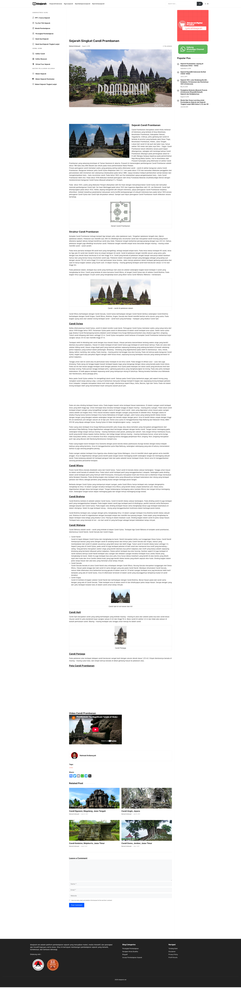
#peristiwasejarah (98, 4)
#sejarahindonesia (55, 4)
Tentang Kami (173, 948)
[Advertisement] (120, 23)
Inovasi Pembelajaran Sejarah (132, 957)
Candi (71, 767)
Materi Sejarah (40, 74)
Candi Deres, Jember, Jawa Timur (136, 843)
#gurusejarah (68, 4)
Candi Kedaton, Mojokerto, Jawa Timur (87, 843)
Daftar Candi (40, 54)
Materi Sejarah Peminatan (44, 79)
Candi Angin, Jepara (130, 811)
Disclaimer (172, 951)
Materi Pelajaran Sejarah (43, 68)
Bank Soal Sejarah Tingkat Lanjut (47, 44)
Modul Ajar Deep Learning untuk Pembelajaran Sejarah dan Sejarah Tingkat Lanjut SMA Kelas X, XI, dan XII (194, 102)
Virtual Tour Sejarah (42, 64)
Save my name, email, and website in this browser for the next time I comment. (91, 900)
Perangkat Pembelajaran (44, 34)
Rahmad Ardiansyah (74, 46)
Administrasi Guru (40, 12)
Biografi (125, 954)
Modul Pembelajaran (42, 28)
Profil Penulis (173, 957)
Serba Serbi (37, 48)
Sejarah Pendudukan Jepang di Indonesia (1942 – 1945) (191, 65)
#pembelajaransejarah (82, 4)
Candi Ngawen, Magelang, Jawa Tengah (87, 811)
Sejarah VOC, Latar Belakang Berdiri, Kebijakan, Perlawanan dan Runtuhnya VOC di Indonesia (194, 82)
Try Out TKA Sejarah (42, 23)
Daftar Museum (41, 59)
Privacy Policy (173, 954)
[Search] (200, 4)
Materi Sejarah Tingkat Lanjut (46, 84)
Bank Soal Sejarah (42, 39)
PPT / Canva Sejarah (42, 18)
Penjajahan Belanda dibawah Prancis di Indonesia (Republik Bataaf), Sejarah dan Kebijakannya (193, 92)
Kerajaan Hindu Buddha (130, 951)
